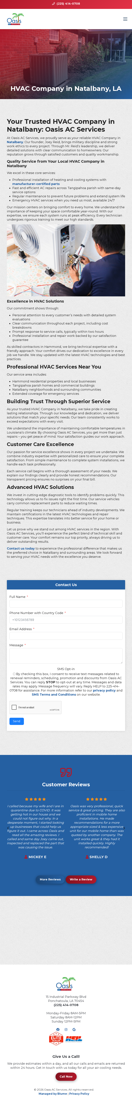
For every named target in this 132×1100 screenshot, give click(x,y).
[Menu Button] (125, 19)
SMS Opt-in (66, 669)
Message (16, 645)
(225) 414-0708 (66, 1005)
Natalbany (15, 142)
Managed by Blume (53, 1093)
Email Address (20, 629)
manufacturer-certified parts (36, 184)
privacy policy (104, 690)
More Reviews (50, 879)
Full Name (17, 597)
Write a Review (81, 879)
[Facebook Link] (57, 1030)
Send (16, 721)
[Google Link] (74, 1030)
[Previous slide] (8, 828)
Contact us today (21, 548)
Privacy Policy (79, 1093)
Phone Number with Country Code (36, 613)
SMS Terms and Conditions (54, 694)
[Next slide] (124, 828)
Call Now (66, 1076)
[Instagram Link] (66, 1030)
